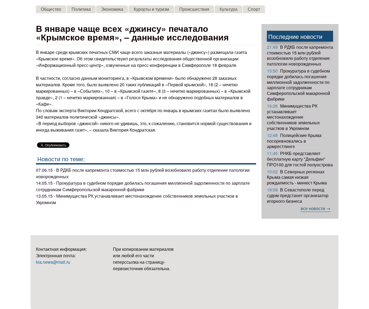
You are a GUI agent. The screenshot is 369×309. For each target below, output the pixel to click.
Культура (228, 9)
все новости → (315, 208)
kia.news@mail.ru (53, 262)
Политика (81, 9)
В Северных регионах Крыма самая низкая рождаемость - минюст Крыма (297, 177)
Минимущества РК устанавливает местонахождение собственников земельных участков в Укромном (293, 117)
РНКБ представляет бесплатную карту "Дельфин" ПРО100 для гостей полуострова (300, 159)
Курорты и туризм (151, 9)
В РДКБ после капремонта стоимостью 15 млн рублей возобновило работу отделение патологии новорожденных (300, 55)
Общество (51, 9)
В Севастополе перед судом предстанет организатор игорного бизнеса (297, 195)
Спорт (254, 9)
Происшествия (194, 9)
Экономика (112, 9)
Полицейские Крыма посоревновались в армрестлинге (294, 141)
